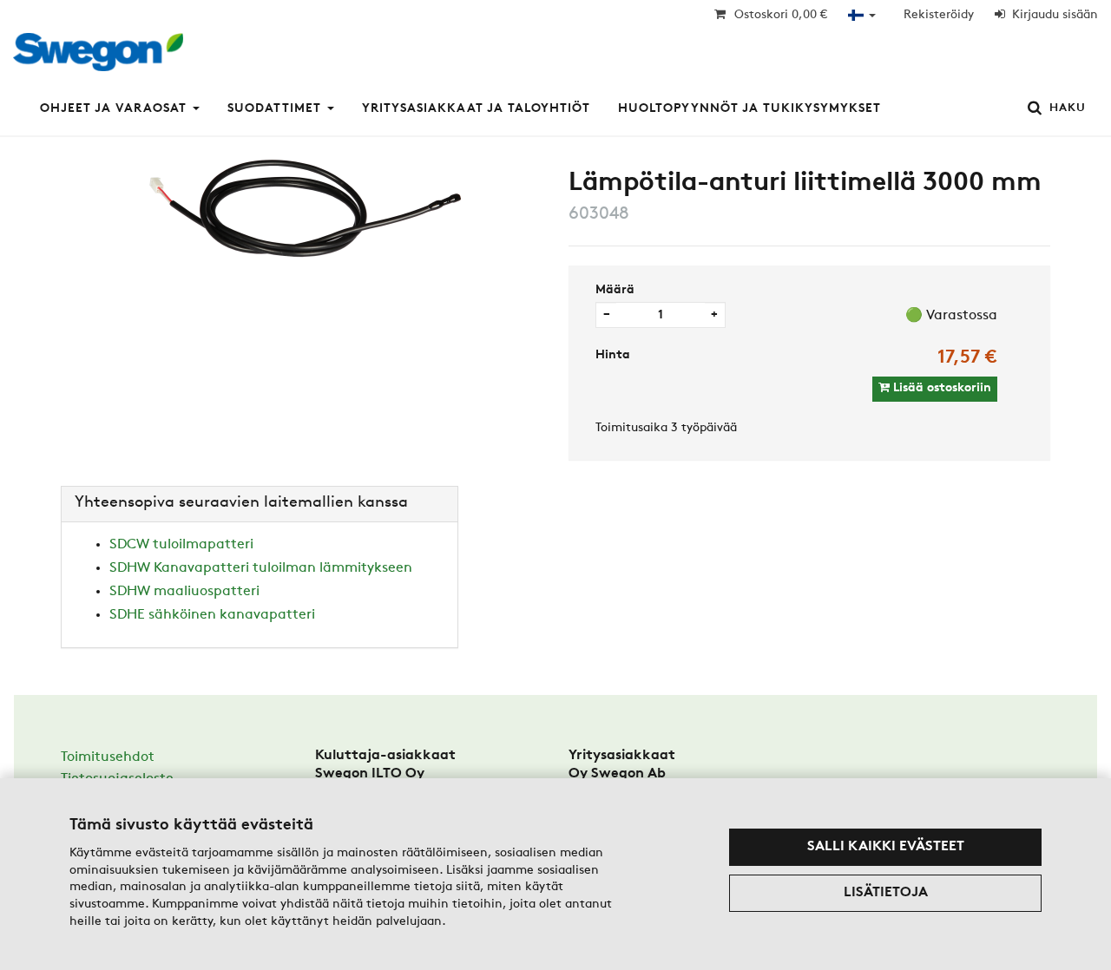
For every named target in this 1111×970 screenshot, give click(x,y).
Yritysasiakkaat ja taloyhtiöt (476, 108)
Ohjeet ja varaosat (113, 108)
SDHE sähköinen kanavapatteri (212, 615)
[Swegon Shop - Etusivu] (103, 57)
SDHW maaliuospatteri (184, 592)
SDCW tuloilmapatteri (181, 545)
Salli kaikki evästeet (885, 847)
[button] (862, 15)
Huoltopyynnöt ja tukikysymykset (749, 108)
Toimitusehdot (107, 757)
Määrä (614, 290)
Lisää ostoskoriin (940, 388)
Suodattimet (274, 108)
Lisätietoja (886, 893)
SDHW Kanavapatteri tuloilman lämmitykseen (260, 568)
